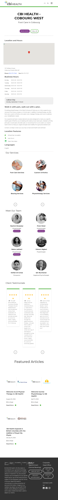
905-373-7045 (13, 73)
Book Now (25, 31)
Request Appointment (35, 476)
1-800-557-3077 (35, 471)
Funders (24, 462)
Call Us (34, 31)
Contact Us (48, 476)
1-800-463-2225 (49, 470)
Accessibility (18, 462)
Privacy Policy (11, 463)
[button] (29, 52)
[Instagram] (50, 488)
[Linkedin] (44, 488)
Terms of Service (6, 463)
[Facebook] (47, 488)
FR (44, 3)
